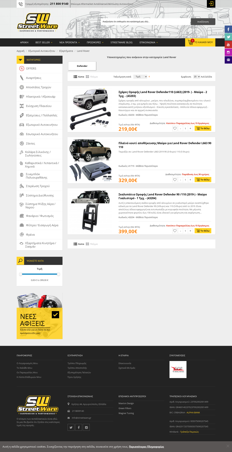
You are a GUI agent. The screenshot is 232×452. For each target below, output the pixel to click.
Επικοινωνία (125, 363)
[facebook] (78, 427)
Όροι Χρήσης (74, 377)
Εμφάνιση (186, 76)
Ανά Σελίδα (206, 76)
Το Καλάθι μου (24, 367)
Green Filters (125, 408)
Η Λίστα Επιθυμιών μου (29, 377)
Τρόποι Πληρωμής (77, 363)
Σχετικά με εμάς (127, 367)
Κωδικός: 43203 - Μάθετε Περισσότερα (138, 114)
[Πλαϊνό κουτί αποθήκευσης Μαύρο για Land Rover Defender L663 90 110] (90, 138)
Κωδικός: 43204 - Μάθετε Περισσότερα (138, 217)
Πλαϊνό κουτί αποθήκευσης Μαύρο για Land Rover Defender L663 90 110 (165, 145)
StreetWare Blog (121, 42)
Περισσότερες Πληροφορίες (146, 446)
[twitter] (71, 427)
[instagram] (86, 427)
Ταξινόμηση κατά (122, 76)
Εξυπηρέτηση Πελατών (79, 372)
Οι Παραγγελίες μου (27, 372)
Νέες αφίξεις (32, 320)
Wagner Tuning (126, 413)
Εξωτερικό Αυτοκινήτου (41, 50)
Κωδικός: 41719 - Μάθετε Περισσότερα (138, 165)
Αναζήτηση (203, 21)
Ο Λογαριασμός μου (27, 363)
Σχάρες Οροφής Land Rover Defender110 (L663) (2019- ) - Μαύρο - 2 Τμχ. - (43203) (163, 94)
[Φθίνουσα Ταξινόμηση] (149, 76)
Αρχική (20, 50)
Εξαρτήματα (66, 50)
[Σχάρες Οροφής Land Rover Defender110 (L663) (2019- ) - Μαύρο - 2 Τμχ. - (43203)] (90, 87)
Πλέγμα (94, 76)
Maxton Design (126, 403)
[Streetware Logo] (38, 23)
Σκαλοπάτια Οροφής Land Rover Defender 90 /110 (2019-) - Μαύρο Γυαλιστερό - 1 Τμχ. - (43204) (163, 196)
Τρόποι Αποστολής (77, 367)
